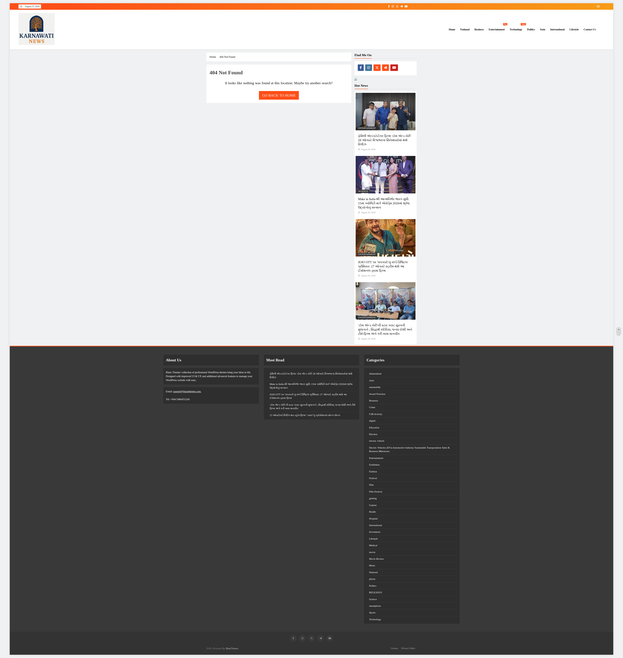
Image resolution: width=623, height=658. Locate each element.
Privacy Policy (408, 648)
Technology (517, 28)
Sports (372, 612)
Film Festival (375, 491)
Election (373, 434)
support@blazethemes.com (187, 391)
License (394, 648)
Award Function (377, 394)
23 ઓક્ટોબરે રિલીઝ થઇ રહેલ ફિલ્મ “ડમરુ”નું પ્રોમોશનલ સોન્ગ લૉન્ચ (305, 415)
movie (372, 552)
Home (451, 29)
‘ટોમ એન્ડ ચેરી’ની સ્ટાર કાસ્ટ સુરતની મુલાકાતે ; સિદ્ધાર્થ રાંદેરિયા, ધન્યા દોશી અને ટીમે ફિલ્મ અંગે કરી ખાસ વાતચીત (385, 329)
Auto (542, 29)
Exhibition (374, 464)
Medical (373, 545)
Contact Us (590, 29)
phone (372, 579)
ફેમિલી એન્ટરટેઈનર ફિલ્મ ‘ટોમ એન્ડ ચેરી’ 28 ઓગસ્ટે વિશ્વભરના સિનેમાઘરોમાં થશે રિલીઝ (384, 140)
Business (479, 29)
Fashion (373, 471)
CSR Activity (375, 414)
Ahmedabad (375, 373)
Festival (373, 478)
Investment (374, 532)
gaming (373, 498)
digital (372, 420)
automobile (374, 387)
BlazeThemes (232, 648)
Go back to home (279, 95)
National (465, 29)
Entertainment (498, 28)
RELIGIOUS (375, 592)
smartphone (375, 606)
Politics (531, 29)
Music (372, 565)
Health (372, 511)
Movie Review (376, 559)
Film (371, 485)
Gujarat (373, 505)
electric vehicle (376, 441)
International (557, 29)
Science (373, 599)
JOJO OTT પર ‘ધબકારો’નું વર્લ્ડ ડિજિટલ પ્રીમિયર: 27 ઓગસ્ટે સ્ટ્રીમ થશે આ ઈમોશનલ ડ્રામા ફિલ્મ (383, 266)
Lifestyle (574, 29)
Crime (372, 407)
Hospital (373, 518)
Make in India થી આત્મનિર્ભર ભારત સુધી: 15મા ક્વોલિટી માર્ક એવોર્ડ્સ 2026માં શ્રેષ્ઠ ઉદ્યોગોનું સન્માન (384, 203)
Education (374, 427)
